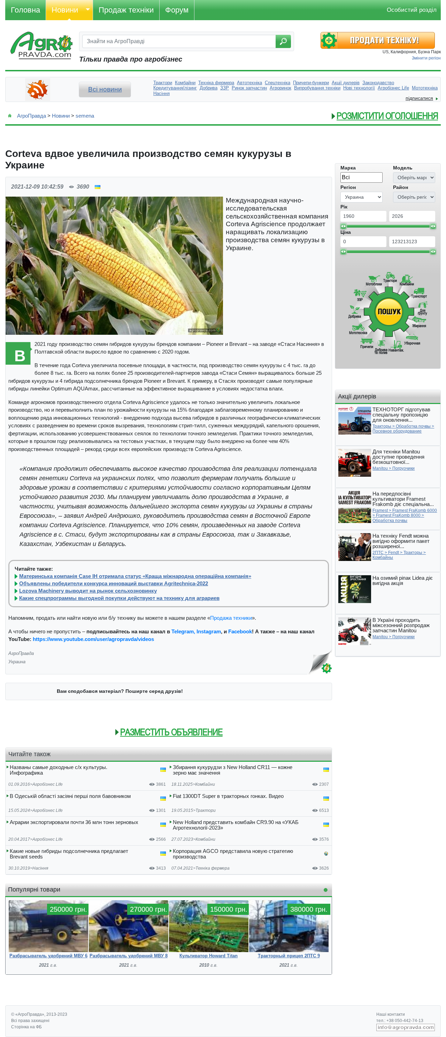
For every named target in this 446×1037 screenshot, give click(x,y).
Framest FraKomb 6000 (414, 510)
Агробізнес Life (47, 784)
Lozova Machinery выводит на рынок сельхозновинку (88, 591)
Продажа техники (231, 618)
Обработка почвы (413, 426)
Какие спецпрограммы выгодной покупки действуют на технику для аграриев (119, 598)
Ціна (345, 232)
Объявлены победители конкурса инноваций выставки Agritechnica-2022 (113, 583)
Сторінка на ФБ (26, 1026)
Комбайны (382, 557)
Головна (25, 10)
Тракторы (381, 426)
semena (85, 116)
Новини (65, 10)
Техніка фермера (212, 868)
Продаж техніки (126, 10)
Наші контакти (390, 1014)
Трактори (205, 810)
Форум (177, 10)
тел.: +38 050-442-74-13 (399, 1020)
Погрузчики (403, 468)
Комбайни (205, 784)
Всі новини (105, 89)
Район (400, 187)
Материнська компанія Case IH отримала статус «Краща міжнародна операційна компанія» (135, 576)
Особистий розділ (412, 10)
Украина (16, 661)
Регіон (348, 187)
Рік (343, 206)
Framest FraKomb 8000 (398, 515)
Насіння (40, 868)
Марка (348, 168)
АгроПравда (31, 116)
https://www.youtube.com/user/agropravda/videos (93, 639)
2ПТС (378, 552)
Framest (380, 510)
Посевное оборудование (397, 431)
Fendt (393, 552)
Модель (403, 168)
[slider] (343, 226)
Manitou (380, 468)
